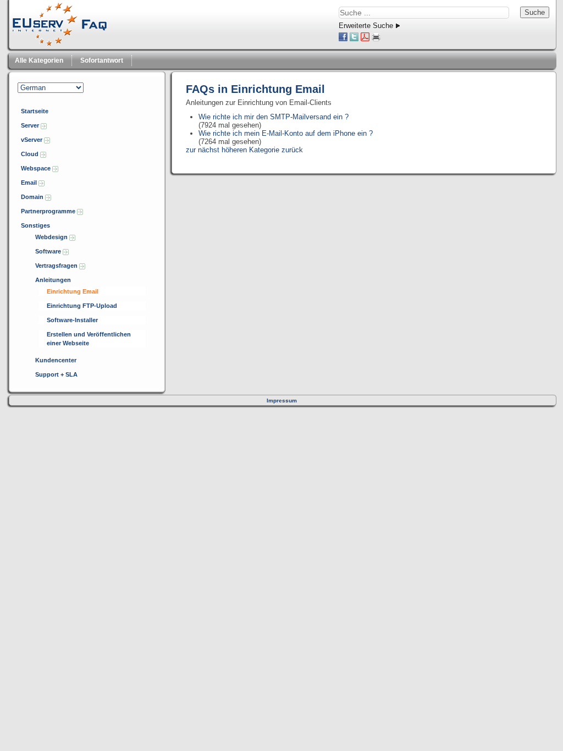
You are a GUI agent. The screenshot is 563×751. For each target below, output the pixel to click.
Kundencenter (55, 360)
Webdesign (52, 237)
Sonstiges (35, 225)
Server (31, 125)
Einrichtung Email (72, 291)
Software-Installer (72, 320)
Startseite (34, 111)
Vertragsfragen (57, 265)
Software (49, 251)
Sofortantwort (101, 60)
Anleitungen (53, 280)
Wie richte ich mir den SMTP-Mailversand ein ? (273, 117)
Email (29, 182)
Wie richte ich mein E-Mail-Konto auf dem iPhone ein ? (285, 133)
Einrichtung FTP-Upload (82, 305)
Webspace (36, 168)
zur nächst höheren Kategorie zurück (244, 150)
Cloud (30, 154)
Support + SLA (56, 374)
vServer (32, 139)
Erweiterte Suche (366, 25)
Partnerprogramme (49, 211)
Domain (33, 197)
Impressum (282, 400)
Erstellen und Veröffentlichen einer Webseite (89, 338)
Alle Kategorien (39, 60)
